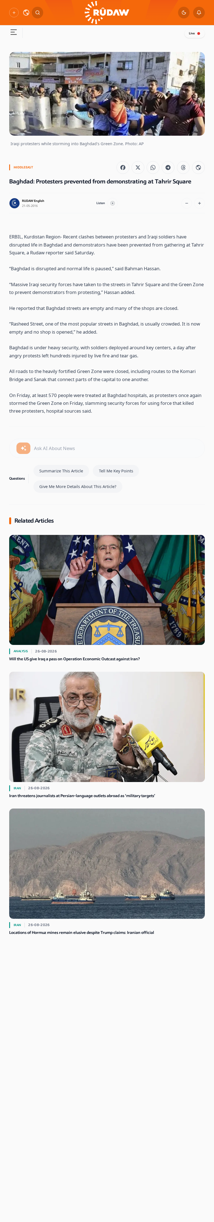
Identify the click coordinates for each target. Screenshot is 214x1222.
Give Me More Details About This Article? (77, 486)
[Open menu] (13, 33)
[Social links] (13, 12)
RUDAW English (33, 201)
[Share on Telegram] (168, 167)
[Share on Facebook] (122, 167)
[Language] (26, 12)
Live (192, 33)
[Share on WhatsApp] (153, 167)
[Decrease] (186, 203)
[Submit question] (23, 448)
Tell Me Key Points (116, 471)
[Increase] (199, 203)
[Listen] (112, 203)
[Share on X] (138, 167)
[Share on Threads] (183, 167)
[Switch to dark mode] (184, 12)
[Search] (37, 12)
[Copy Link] (198, 167)
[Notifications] (199, 12)
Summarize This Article (61, 471)
